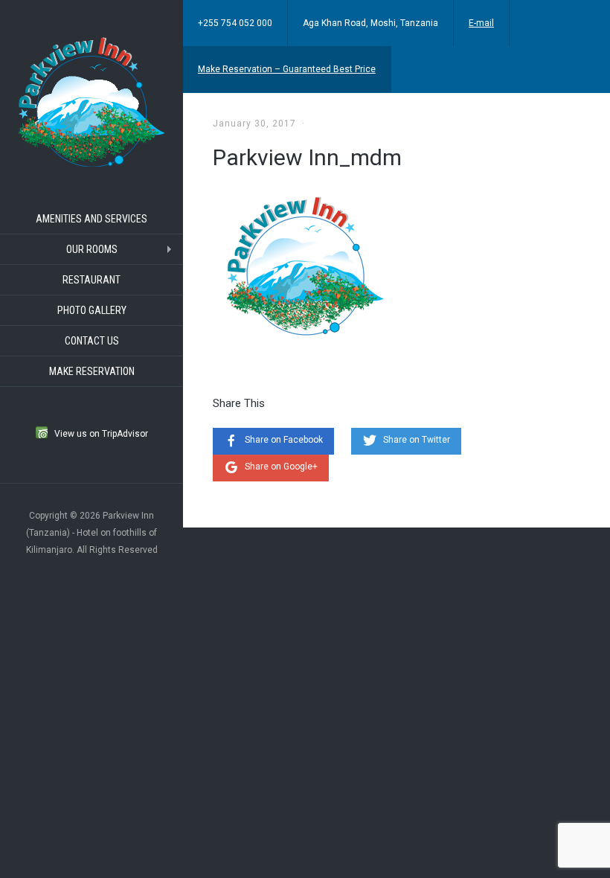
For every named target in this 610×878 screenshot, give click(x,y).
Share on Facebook (284, 440)
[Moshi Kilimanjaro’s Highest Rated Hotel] (91, 100)
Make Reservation (92, 371)
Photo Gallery (91, 310)
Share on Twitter (416, 440)
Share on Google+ (281, 466)
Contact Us (92, 341)
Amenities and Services (91, 219)
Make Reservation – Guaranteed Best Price (287, 69)
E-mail (481, 23)
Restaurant (91, 280)
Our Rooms (92, 249)
